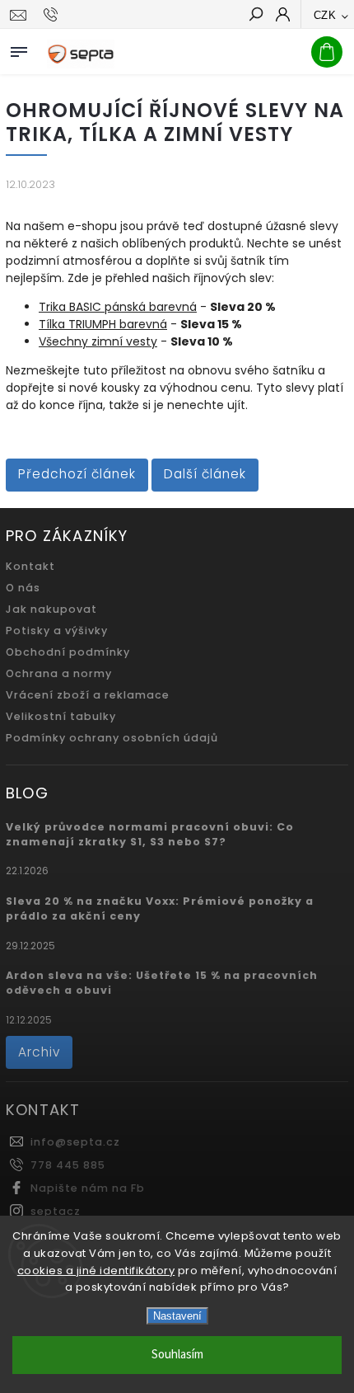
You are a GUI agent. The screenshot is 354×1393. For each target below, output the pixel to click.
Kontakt (30, 566)
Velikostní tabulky (61, 716)
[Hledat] (255, 15)
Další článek (205, 473)
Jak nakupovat (51, 609)
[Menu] (19, 48)
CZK (325, 15)
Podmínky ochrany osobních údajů (112, 738)
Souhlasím (177, 1354)
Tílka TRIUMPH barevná (103, 324)
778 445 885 (67, 1165)
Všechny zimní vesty (98, 341)
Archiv (39, 1052)
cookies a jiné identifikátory (96, 1270)
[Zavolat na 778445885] (53, 14)
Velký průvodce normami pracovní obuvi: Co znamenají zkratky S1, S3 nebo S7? (150, 834)
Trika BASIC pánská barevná (118, 307)
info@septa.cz (75, 1142)
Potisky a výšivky (57, 631)
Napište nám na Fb (87, 1188)
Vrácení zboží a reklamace (88, 695)
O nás (23, 588)
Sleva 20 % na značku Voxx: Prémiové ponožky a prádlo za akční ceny (160, 908)
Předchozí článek (77, 473)
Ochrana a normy (59, 673)
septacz (55, 1211)
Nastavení (177, 1316)
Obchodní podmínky (68, 652)
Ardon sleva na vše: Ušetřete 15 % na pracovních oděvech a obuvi (162, 982)
